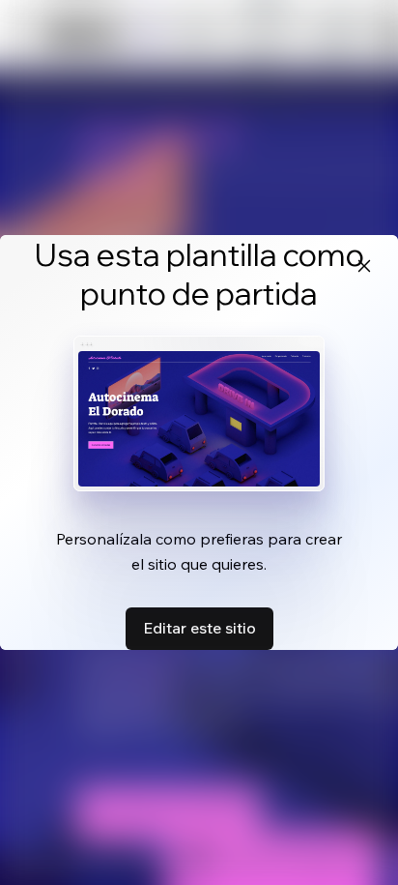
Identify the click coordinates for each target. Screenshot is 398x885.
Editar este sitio (199, 627)
